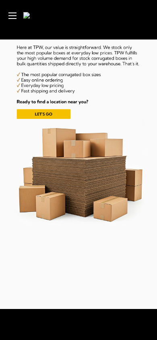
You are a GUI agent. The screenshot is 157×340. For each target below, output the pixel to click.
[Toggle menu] (12, 15)
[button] (72, 83)
